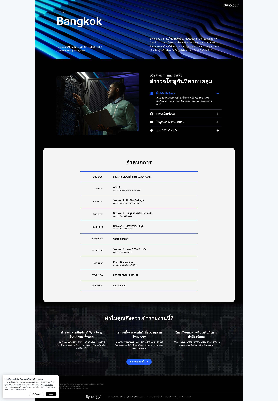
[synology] (95, 397)
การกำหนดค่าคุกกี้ (185, 397)
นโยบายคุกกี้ (23, 387)
